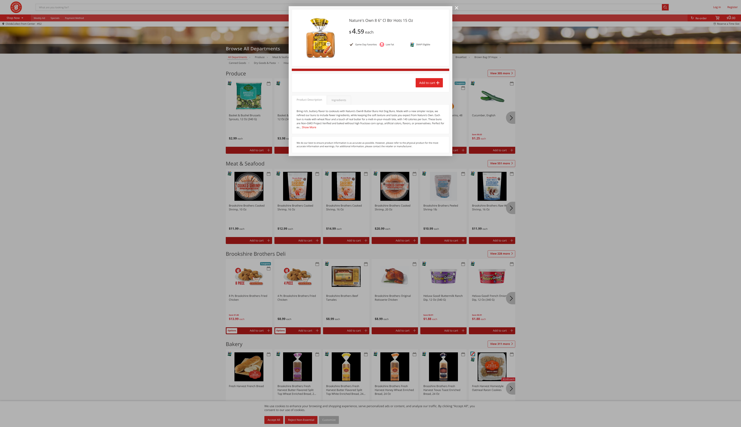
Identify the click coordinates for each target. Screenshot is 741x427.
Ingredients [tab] (339, 100)
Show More (309, 127)
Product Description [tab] (309, 100)
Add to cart (427, 83)
